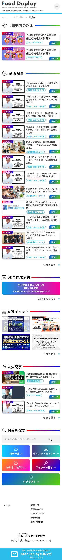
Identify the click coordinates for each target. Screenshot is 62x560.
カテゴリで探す (37, 513)
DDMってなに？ (47, 298)
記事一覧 (35, 505)
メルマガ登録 (37, 522)
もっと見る (49, 353)
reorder (56, 6)
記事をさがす (37, 509)
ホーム (5, 17)
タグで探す (18, 17)
